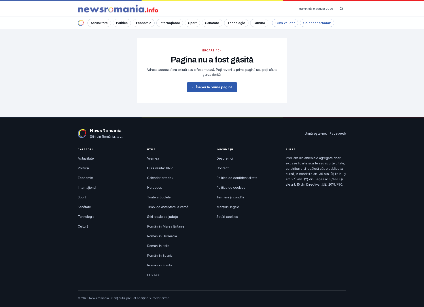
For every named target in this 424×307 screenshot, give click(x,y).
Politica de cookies (230, 187)
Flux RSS (153, 275)
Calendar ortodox (317, 23)
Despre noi (224, 158)
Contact (222, 168)
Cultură (259, 23)
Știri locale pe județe (162, 217)
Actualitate (99, 23)
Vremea (153, 158)
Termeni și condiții (230, 197)
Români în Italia (158, 246)
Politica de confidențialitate (236, 178)
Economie (143, 23)
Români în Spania (159, 255)
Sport (192, 23)
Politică (122, 23)
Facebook (337, 133)
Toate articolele (159, 197)
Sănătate (212, 23)
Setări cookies (227, 217)
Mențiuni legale (227, 207)
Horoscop (154, 187)
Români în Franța (159, 265)
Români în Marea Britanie (165, 226)
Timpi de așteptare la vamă (167, 207)
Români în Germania (162, 236)
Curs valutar (285, 23)
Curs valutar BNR (160, 168)
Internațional (170, 23)
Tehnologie (236, 23)
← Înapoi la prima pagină (212, 87)
